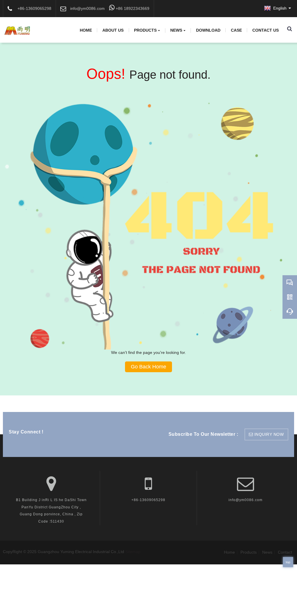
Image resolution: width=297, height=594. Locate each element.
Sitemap (132, 551)
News (176, 30)
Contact (285, 552)
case (236, 30)
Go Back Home (148, 367)
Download (208, 30)
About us (113, 30)
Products (145, 30)
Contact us (265, 30)
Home (86, 30)
